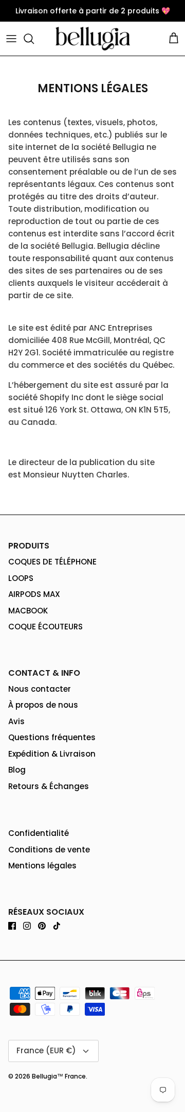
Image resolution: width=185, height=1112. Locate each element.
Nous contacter (39, 688)
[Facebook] (12, 926)
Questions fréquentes (52, 737)
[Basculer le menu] (11, 38)
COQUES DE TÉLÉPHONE (52, 561)
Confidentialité (38, 833)
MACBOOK (28, 610)
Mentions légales (42, 865)
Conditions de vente (49, 849)
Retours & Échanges (48, 786)
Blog (17, 769)
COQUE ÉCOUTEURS (45, 626)
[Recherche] (34, 38)
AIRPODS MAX (34, 594)
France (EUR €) (46, 1050)
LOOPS (20, 578)
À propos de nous (43, 704)
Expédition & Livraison (52, 753)
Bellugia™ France (59, 1076)
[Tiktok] (57, 926)
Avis (16, 721)
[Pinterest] (42, 926)
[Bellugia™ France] (92, 38)
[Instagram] (27, 926)
